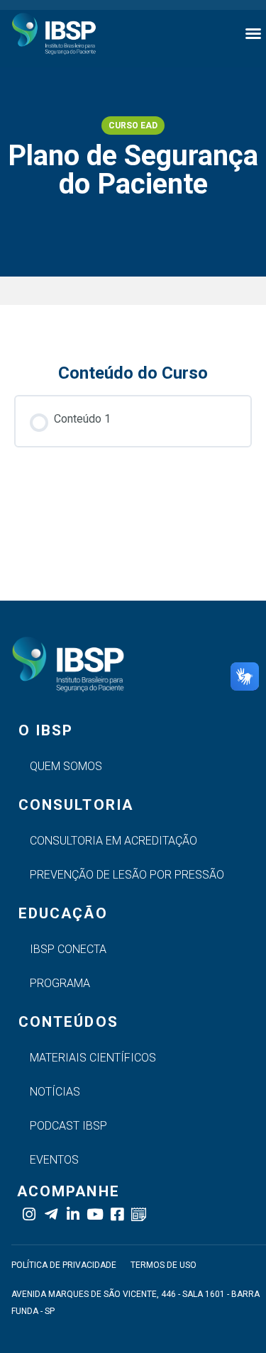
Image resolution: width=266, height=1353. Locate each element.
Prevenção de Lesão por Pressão (127, 874)
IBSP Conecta (68, 949)
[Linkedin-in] (72, 1214)
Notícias (55, 1091)
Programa (60, 983)
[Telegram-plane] (50, 1214)
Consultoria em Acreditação (113, 840)
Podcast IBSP (68, 1125)
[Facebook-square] (116, 1214)
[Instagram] (28, 1214)
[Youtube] (94, 1214)
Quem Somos (66, 766)
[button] (253, 33)
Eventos (54, 1160)
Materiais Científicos (93, 1057)
